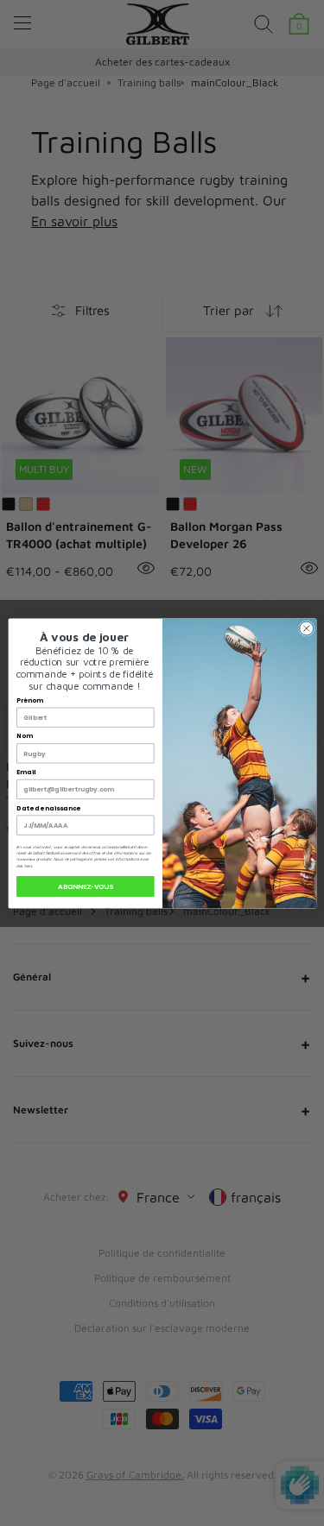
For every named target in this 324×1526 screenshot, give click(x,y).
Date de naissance (48, 807)
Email (25, 772)
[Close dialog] (306, 628)
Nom (24, 736)
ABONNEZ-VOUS (85, 885)
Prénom (29, 700)
